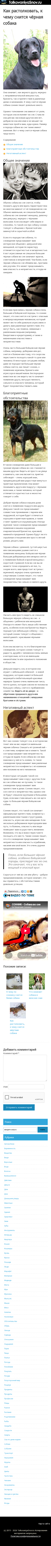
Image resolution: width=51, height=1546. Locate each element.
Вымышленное (10, 1176)
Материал (8, 1276)
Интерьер (8, 1235)
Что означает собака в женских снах (35, 994)
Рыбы (6, 1421)
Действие (7, 1180)
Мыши (6, 1303)
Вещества (8, 1153)
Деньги (7, 1185)
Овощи (7, 1330)
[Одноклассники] (28, 891)
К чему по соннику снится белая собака (14, 994)
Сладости (8, 1430)
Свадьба (7, 1426)
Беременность (10, 1148)
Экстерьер (8, 1489)
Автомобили (9, 1144)
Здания (7, 1212)
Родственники (9, 1417)
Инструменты (9, 1230)
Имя (5, 1086)
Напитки (7, 1312)
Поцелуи (7, 1385)
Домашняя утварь (11, 1198)
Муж (6, 1289)
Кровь (6, 1253)
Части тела (8, 1476)
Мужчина (8, 1294)
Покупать (8, 1371)
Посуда (7, 1376)
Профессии (8, 1398)
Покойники (8, 1367)
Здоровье (8, 1217)
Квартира (8, 1239)
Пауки (6, 1348)
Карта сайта (44, 1523)
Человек (7, 1480)
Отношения (8, 1339)
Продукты (8, 1394)
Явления (7, 1498)
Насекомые (8, 1317)
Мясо (6, 1307)
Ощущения (8, 1344)
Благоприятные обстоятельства (22, 148)
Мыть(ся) (7, 1298)
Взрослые (8, 1162)
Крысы (7, 1257)
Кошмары (8, 1248)
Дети (6, 1189)
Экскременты (9, 1485)
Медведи (7, 1280)
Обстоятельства (10, 1321)
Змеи (6, 1221)
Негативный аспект (16, 153)
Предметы (8, 1389)
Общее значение (14, 144)
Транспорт (8, 1453)
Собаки (7, 1444)
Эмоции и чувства (11, 1494)
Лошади (7, 1262)
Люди (6, 1267)
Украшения (8, 1458)
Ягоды (6, 1503)
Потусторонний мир (12, 1380)
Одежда (7, 1335)
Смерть (7, 1435)
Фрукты (7, 1462)
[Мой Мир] (31, 891)
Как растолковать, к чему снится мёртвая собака (17, 1026)
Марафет (7, 1271)
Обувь (6, 1326)
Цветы (6, 1471)
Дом (6, 1194)
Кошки (7, 1244)
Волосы (7, 1171)
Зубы (6, 1226)
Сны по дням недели (12, 1439)
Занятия (7, 1207)
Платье (7, 1358)
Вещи (6, 1157)
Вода (6, 1166)
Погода (7, 1362)
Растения (7, 1412)
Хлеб (6, 1467)
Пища (6, 1353)
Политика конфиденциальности (26, 1536)
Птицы (6, 1403)
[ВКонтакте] (22, 891)
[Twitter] (25, 891)
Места (6, 1285)
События (7, 1448)
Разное (7, 1408)
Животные (8, 1203)
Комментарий (11, 1053)
